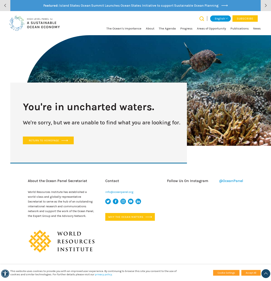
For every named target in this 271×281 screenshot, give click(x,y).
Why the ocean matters (126, 217)
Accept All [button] (251, 272)
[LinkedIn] (138, 201)
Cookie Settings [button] (226, 272)
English (220, 18)
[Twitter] (108, 201)
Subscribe (245, 18)
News (257, 28)
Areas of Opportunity (211, 28)
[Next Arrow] (266, 5)
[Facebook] (115, 201)
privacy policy (103, 274)
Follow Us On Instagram (205, 181)
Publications (239, 28)
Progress (186, 28)
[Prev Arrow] (5, 5)
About (150, 28)
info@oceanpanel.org (119, 192)
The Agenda (167, 28)
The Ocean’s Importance (123, 28)
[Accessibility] (5, 273)
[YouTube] (130, 201)
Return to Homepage (44, 140)
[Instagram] (123, 201)
